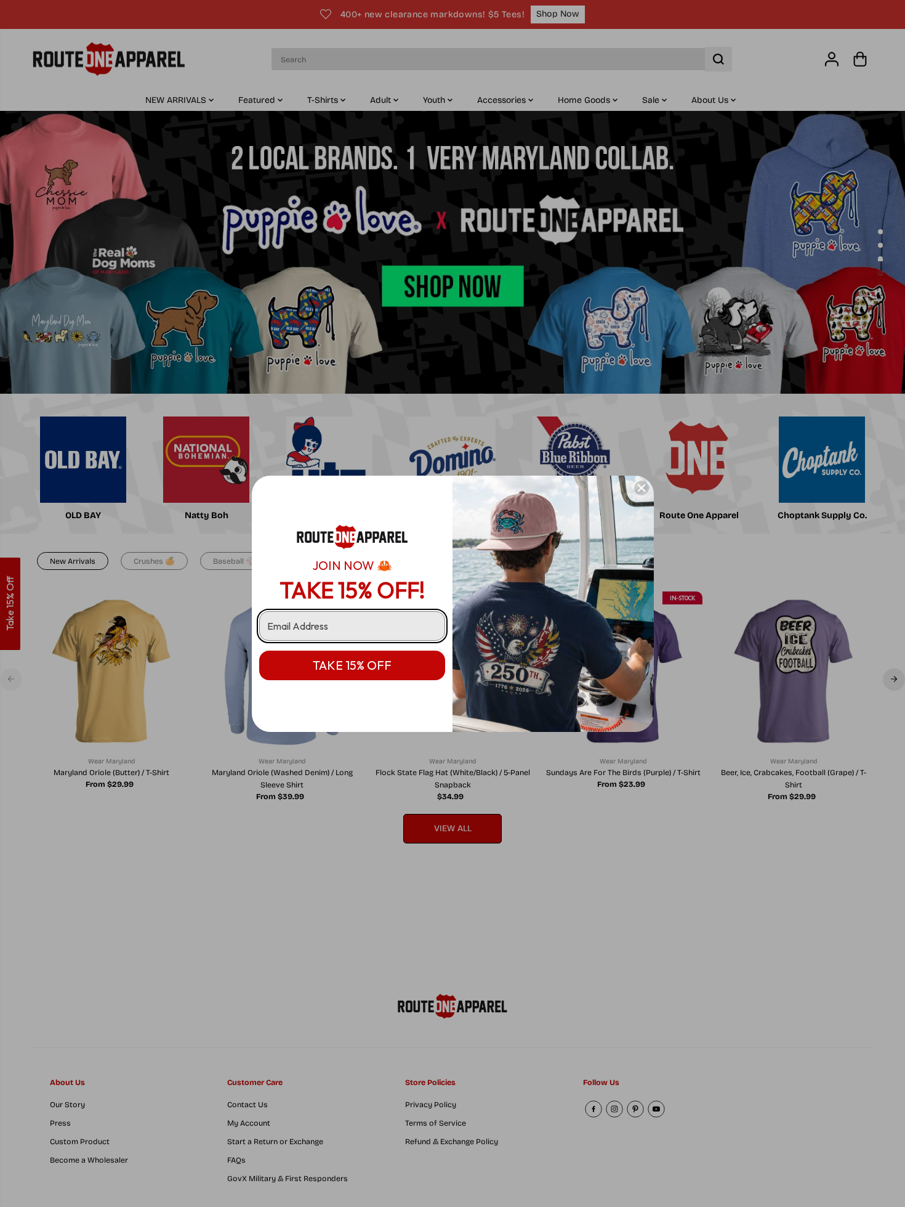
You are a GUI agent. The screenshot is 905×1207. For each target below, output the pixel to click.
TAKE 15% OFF (352, 665)
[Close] (641, 488)
